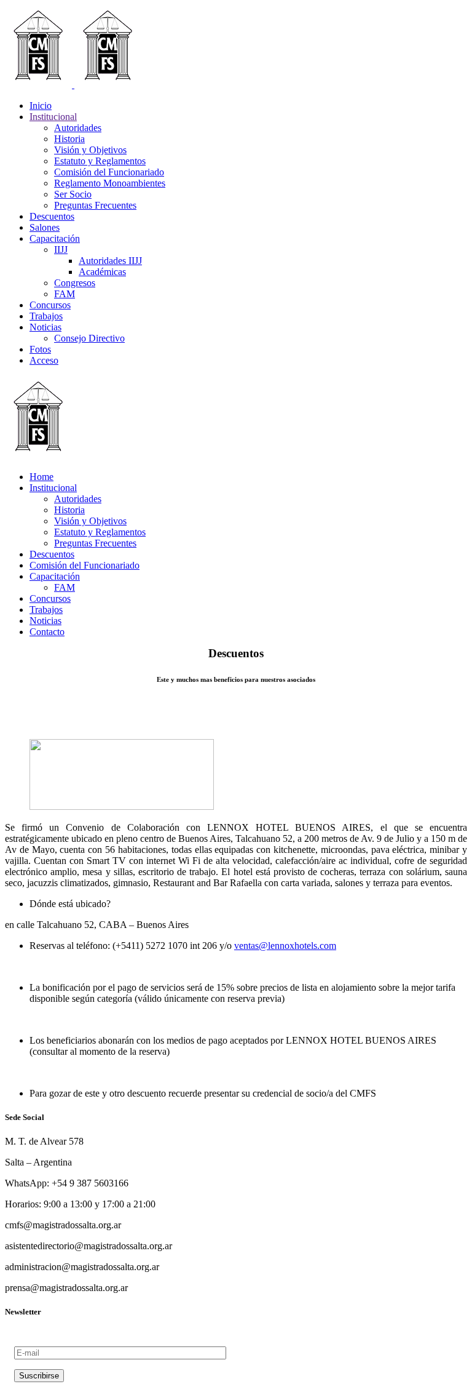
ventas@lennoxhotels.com (285, 945)
